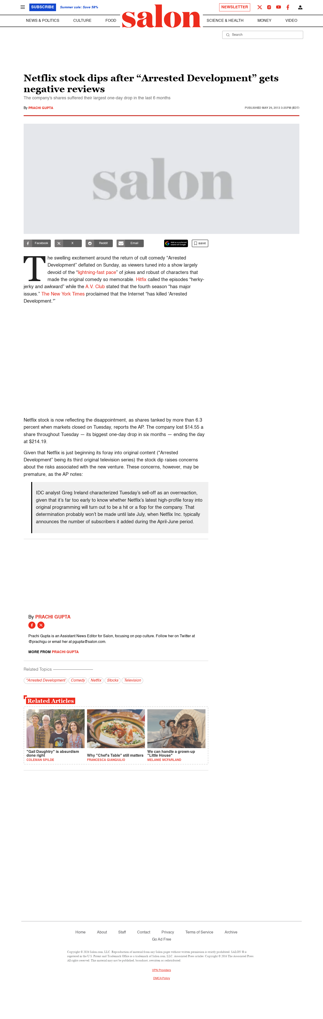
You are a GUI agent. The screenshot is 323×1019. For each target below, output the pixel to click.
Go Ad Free (161, 940)
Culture (82, 21)
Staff (122, 932)
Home (80, 932)
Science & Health (225, 21)
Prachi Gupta (40, 108)
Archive (231, 932)
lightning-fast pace (97, 272)
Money (264, 21)
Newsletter (234, 7)
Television (132, 680)
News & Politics (42, 21)
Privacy (168, 932)
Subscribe (42, 7)
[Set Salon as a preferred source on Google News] (176, 243)
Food (110, 21)
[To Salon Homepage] (161, 16)
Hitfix (141, 279)
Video (291, 21)
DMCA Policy (161, 978)
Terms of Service (199, 932)
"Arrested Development (45, 680)
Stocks (112, 680)
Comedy (78, 680)
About (102, 932)
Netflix (96, 680)
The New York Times (63, 294)
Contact (143, 932)
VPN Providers (161, 970)
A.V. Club (95, 287)
